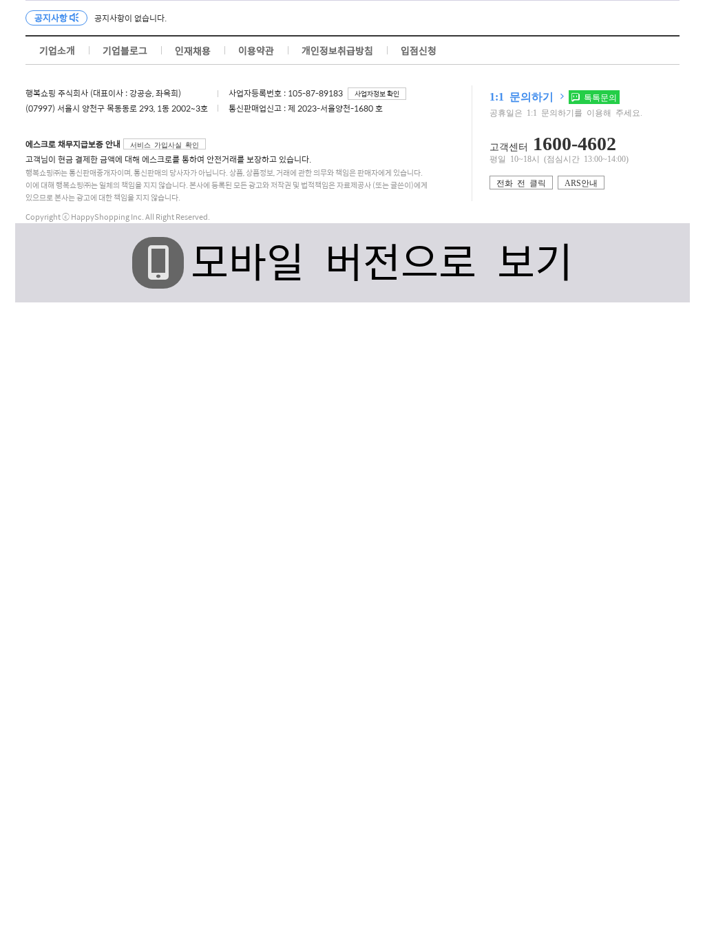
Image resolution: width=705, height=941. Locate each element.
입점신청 (418, 50)
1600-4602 (574, 142)
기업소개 (57, 50)
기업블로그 (125, 50)
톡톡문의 (598, 97)
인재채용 (193, 50)
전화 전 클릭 (521, 182)
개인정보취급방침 (337, 50)
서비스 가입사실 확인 (164, 144)
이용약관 (256, 50)
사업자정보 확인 (377, 93)
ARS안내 (581, 182)
